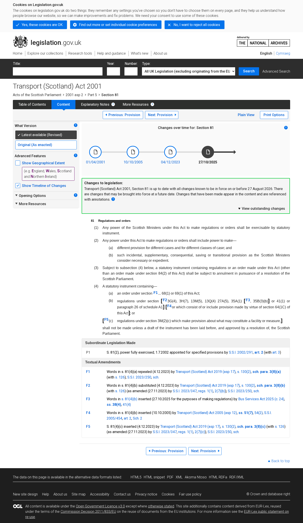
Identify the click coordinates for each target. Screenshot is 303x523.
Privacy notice (146, 494)
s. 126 (120, 377)
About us (60, 494)
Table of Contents (32, 104)
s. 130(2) (244, 372)
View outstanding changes (261, 208)
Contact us (122, 494)
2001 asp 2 (74, 95)
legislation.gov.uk (49, 37)
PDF (170, 477)
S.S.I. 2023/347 (185, 391)
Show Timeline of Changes (44, 186)
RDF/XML (236, 477)
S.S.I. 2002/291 (241, 352)
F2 (165, 300)
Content (63, 104)
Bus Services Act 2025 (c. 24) (261, 399)
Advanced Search (276, 71)
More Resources (136, 104)
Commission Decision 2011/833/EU (88, 511)
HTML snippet (154, 477)
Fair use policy (190, 494)
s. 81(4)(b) (129, 399)
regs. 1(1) (205, 391)
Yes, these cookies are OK (42, 25)
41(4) (127, 404)
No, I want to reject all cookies (196, 25)
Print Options (274, 115)
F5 (106, 319)
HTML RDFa (218, 477)
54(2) (258, 413)
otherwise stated (161, 506)
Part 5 (92, 95)
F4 (169, 306)
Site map (79, 494)
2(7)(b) (220, 391)
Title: (17, 63)
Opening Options (30, 195)
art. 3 (276, 352)
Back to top (281, 461)
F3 (248, 300)
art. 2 (127, 418)
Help (45, 494)
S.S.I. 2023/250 (139, 377)
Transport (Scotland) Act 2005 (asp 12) (207, 413)
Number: (131, 63)
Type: (146, 63)
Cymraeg (283, 53)
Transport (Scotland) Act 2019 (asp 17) (206, 372)
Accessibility (99, 494)
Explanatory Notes (95, 104)
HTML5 (136, 477)
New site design (25, 494)
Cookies (168, 494)
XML (179, 477)
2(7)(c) (200, 432)
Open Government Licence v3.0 (100, 506)
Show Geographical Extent (43, 163)
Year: (110, 63)
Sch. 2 (137, 418)
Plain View (246, 115)
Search (249, 71)
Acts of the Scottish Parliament (37, 95)
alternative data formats (93, 477)
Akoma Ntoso (196, 477)
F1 (155, 293)
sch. (156, 377)
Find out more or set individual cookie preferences (118, 25)
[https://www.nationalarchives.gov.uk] (263, 39)
